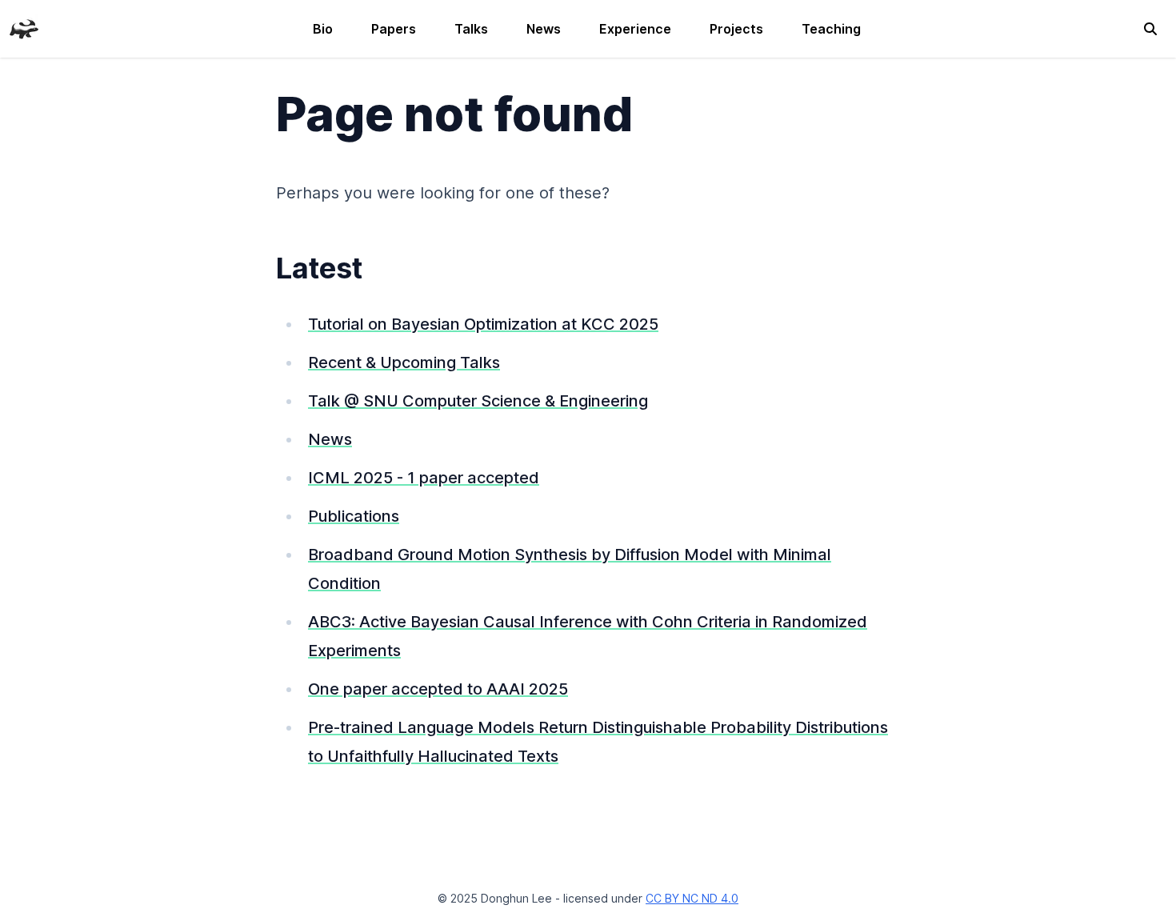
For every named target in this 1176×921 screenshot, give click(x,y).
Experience (635, 29)
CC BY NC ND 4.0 (692, 898)
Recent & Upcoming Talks (404, 362)
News (543, 29)
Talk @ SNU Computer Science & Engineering (478, 400)
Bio (323, 29)
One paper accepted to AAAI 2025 (438, 689)
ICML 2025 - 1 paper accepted (423, 477)
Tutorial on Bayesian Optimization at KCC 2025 (483, 324)
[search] (1150, 28)
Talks (471, 29)
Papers (393, 29)
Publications (353, 516)
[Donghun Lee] (24, 27)
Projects (736, 29)
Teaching (831, 29)
